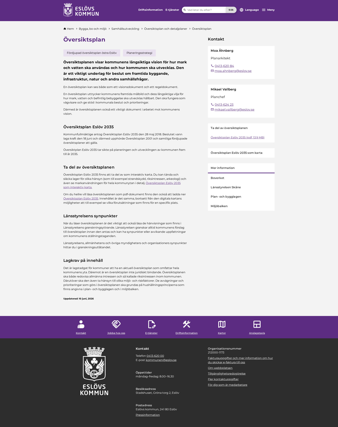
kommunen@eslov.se (161, 360)
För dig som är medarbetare (227, 385)
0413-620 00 (155, 356)
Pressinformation (148, 415)
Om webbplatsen (220, 368)
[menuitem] (150, 10)
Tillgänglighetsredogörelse (227, 373)
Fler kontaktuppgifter (223, 379)
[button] (7, 420)
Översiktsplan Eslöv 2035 (80, 198)
